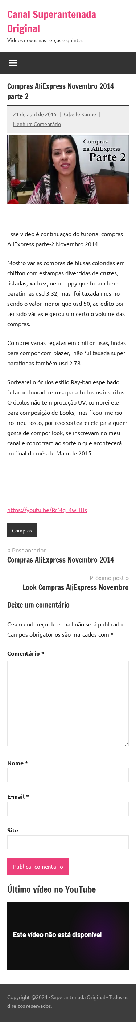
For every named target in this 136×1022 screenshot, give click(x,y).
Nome (17, 763)
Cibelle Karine (80, 114)
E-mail (18, 796)
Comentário (25, 653)
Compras (22, 530)
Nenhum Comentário (37, 124)
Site (12, 830)
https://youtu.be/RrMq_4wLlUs (47, 509)
